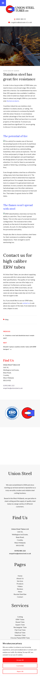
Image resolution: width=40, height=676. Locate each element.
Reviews (20, 589)
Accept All (20, 660)
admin (16, 70)
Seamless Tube (20, 635)
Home (20, 576)
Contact (20, 597)
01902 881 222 (21, 19)
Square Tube (20, 625)
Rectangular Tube (20, 627)
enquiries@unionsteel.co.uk (21, 22)
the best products (13, 101)
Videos (20, 586)
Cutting (20, 617)
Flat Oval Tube (20, 630)
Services (20, 581)
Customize (20, 666)
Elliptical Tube (20, 633)
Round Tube (20, 622)
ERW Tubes (20, 619)
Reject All (20, 671)
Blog (6, 319)
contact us (26, 303)
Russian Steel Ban (20, 594)
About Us (20, 578)
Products (20, 584)
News (20, 592)
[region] (20, 658)
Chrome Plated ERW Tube (20, 638)
